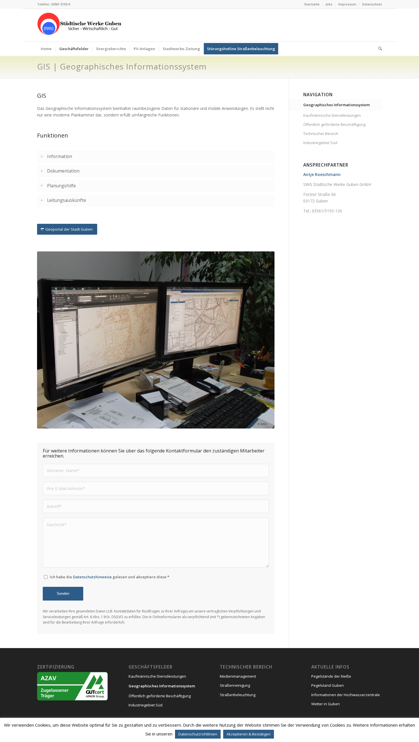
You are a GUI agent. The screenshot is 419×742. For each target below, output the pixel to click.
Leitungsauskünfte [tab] (66, 200)
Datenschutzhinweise (92, 576)
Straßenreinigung (235, 685)
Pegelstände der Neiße (331, 676)
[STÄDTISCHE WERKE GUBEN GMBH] (80, 25)
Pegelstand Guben (327, 685)
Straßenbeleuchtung (237, 694)
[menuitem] (312, 4)
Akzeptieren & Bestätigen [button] (248, 734)
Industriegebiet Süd (320, 142)
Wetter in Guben (325, 703)
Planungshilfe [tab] (61, 186)
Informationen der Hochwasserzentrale (345, 694)
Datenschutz (372, 4)
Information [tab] (59, 156)
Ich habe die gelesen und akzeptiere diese (109, 576)
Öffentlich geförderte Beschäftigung (334, 124)
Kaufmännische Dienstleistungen (332, 115)
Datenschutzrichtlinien (197, 734)
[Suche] (378, 49)
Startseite (312, 4)
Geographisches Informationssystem (336, 104)
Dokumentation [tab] (63, 171)
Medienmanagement (238, 676)
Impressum (347, 4)
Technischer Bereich (320, 133)
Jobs (329, 4)
